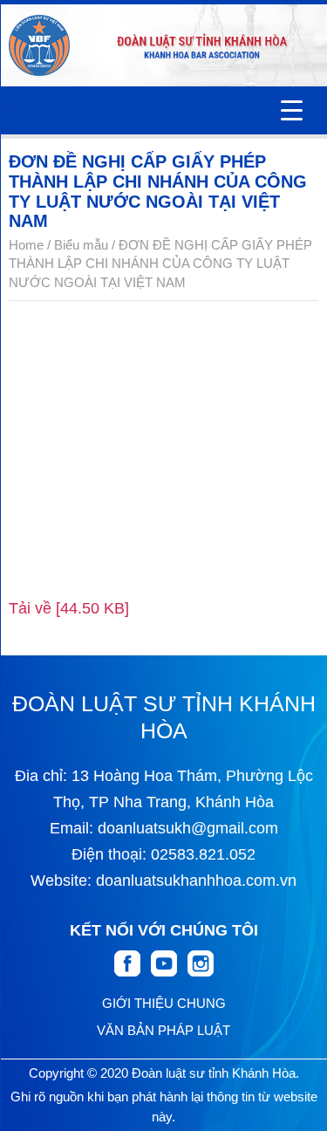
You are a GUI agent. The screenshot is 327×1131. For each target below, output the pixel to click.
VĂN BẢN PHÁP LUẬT (163, 1030)
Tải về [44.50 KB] (69, 608)
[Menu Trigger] (292, 110)
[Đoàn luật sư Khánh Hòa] (39, 45)
